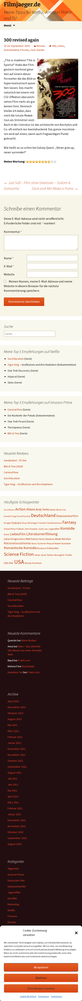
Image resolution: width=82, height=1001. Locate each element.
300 (54, 46)
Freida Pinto (10, 528)
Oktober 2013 (15, 713)
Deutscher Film (16, 880)
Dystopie (16, 522)
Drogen (7, 522)
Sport (43, 554)
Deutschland (43, 515)
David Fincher (23, 516)
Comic (60, 46)
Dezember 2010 (17, 820)
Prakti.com (24, 660)
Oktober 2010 (15, 832)
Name (9, 258)
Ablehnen (41, 978)
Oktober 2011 (15, 760)
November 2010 (17, 826)
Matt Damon (32, 539)
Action (20, 509)
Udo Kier (9, 563)
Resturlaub (28, 666)
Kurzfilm (12, 898)
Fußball (20, 528)
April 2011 (13, 796)
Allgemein (13, 868)
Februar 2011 (15, 808)
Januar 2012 (14, 743)
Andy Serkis (43, 509)
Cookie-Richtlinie (28, 996)
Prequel (50, 543)
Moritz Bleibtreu (47, 539)
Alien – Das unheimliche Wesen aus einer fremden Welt (25, 650)
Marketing (13, 904)
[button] (76, 933)
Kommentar (13, 232)
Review (41, 46)
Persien (24, 50)
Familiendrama (54, 522)
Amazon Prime (16, 874)
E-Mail (9, 266)
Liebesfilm (18, 534)
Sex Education (16, 358)
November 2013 (17, 707)
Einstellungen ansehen (41, 988)
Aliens (30, 509)
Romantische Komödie (20, 548)
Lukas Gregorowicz (14, 539)
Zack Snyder (37, 50)
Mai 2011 (12, 790)
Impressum (43, 996)
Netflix (11, 910)
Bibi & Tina (13, 433)
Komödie (67, 528)
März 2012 (13, 731)
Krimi (6, 534)
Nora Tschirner (38, 543)
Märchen (66, 539)
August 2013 (15, 719)
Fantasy (69, 522)
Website (9, 274)
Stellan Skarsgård (55, 554)
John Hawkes (31, 528)
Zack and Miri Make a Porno (55, 188)
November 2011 (17, 755)
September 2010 (17, 838)
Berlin (53, 509)
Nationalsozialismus (17, 543)
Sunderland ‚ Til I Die (15, 460)
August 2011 (15, 772)
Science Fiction (19, 554)
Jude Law (43, 528)
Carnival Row (15, 409)
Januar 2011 (14, 814)
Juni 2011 (13, 784)
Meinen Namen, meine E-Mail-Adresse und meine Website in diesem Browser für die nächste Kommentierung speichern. (38, 285)
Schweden (53, 548)
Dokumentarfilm (67, 516)
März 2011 (13, 802)
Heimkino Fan (15, 672)
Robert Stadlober (63, 543)
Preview (12, 916)
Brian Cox (61, 509)
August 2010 (15, 844)
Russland (41, 548)
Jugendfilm (54, 528)
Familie (42, 522)
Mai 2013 (12, 725)
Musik (58, 539)
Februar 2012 (15, 737)
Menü (7, 25)
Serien (37, 554)
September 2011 (17, 766)
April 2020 (13, 701)
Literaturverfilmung (42, 534)
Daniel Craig (10, 516)
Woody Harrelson (33, 563)
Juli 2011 (12, 778)
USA (19, 561)
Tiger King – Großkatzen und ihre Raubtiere (28, 484)
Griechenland (11, 50)
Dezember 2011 (17, 749)
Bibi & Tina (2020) (13, 466)
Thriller (68, 554)
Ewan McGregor (30, 522)
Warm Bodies (28, 640)
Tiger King (13, 364)
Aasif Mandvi (9, 510)
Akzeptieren (41, 967)
